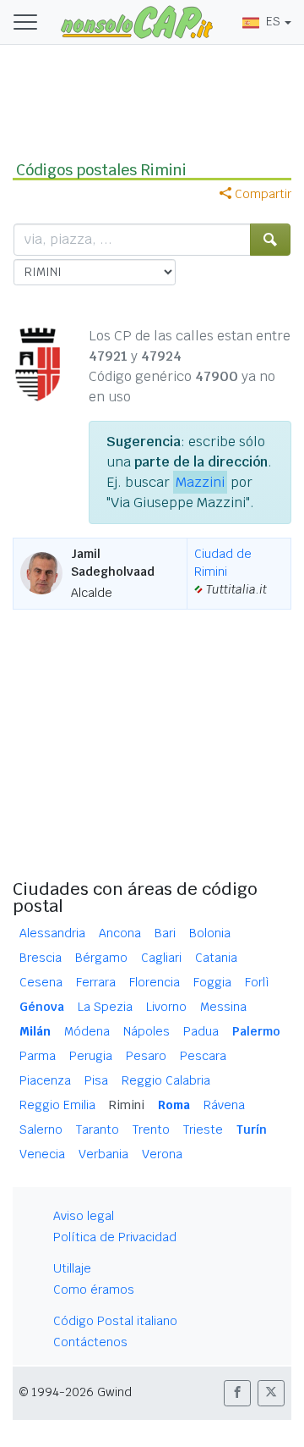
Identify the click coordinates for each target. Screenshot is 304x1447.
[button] (237, 1393)
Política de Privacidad (114, 1237)
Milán (35, 1031)
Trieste (203, 1129)
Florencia (154, 982)
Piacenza (45, 1080)
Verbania (103, 1154)
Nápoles (146, 1031)
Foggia (212, 982)
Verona (162, 1154)
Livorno (166, 1006)
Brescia (40, 957)
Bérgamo (101, 957)
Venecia (42, 1154)
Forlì (257, 982)
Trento (151, 1129)
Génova (41, 1006)
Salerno (40, 1129)
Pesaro (146, 1055)
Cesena (40, 982)
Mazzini (200, 482)
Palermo (256, 1031)
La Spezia (105, 1006)
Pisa (96, 1080)
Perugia (90, 1055)
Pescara (203, 1055)
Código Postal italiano (115, 1320)
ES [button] (273, 21)
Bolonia (210, 933)
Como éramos (93, 1289)
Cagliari (161, 957)
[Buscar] (270, 240)
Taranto (97, 1129)
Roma (174, 1105)
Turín (251, 1129)
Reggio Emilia (57, 1105)
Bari (165, 933)
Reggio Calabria (166, 1080)
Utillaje (72, 1268)
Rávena (224, 1105)
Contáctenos (90, 1342)
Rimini (126, 1105)
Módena (87, 1031)
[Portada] (137, 21)
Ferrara (96, 982)
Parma (37, 1055)
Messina (223, 1006)
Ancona (120, 933)
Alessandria (52, 933)
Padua (201, 1031)
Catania (216, 957)
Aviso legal (83, 1215)
